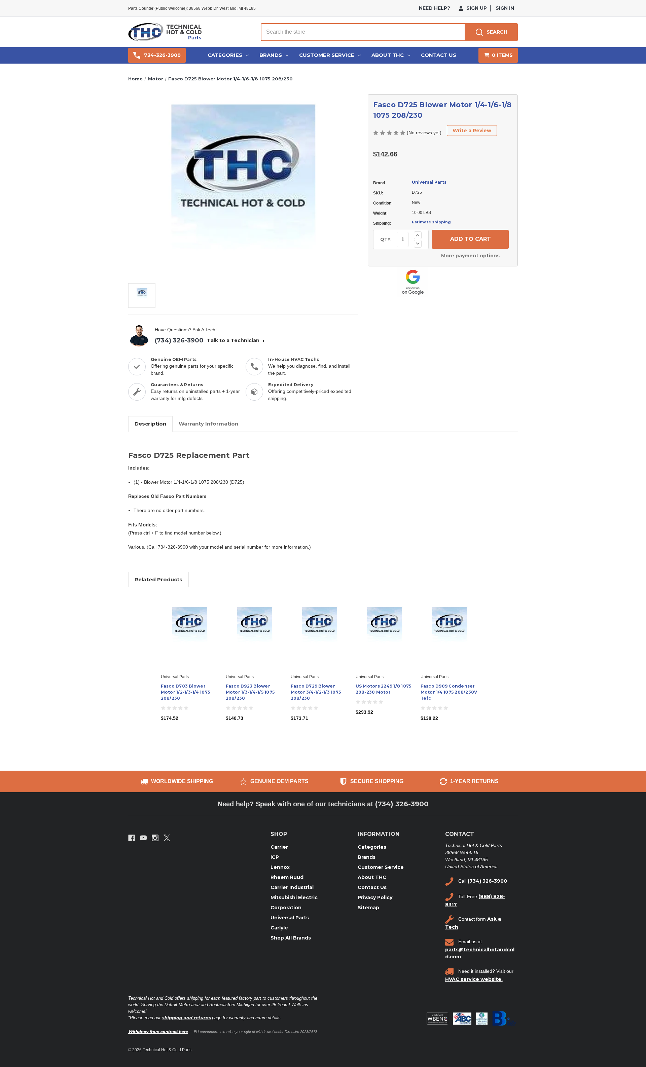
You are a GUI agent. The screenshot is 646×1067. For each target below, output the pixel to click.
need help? (434, 8)
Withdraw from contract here (158, 1031)
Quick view (189, 626)
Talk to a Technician (234, 340)
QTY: (386, 239)
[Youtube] (143, 838)
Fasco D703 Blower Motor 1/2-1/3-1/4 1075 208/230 (185, 692)
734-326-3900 (162, 55)
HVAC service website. (474, 979)
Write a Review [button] (472, 130)
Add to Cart (189, 638)
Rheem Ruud (287, 877)
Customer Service (326, 55)
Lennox (280, 867)
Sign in (505, 8)
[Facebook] (131, 838)
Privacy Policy (375, 897)
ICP (275, 857)
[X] (167, 838)
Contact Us (438, 55)
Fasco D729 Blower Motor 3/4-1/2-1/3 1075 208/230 (316, 692)
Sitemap (368, 908)
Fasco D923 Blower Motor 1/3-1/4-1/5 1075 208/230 (250, 692)
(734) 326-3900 (179, 340)
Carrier (279, 847)
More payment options (470, 256)
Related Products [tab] (158, 579)
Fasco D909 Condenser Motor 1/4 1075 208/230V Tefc (449, 692)
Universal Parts (429, 182)
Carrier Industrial (292, 887)
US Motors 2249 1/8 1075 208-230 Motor (383, 689)
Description (150, 423)
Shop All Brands (291, 938)
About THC (387, 55)
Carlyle (279, 928)
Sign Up (476, 8)
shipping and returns (186, 1017)
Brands (270, 55)
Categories (225, 55)
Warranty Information (208, 423)
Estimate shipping (431, 222)
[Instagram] (155, 838)
